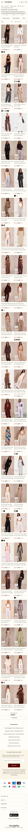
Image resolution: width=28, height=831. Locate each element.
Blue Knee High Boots (14, 743)
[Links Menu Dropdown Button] (2, 2)
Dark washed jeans (20, 734)
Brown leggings (8, 728)
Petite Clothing (13, 6)
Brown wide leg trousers (9, 734)
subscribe (14, 765)
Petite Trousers (21, 6)
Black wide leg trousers (18, 728)
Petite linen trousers (9, 731)
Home (2, 6)
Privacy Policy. (15, 774)
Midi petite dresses (19, 731)
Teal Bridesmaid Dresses (14, 737)
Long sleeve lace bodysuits (14, 740)
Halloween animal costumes (14, 746)
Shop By (7, 6)
